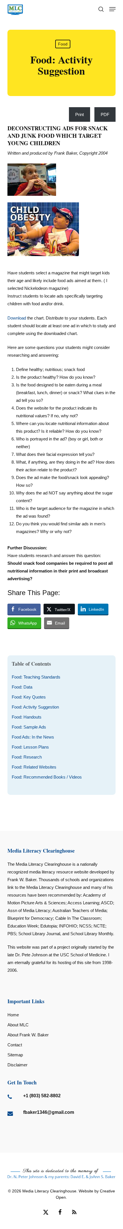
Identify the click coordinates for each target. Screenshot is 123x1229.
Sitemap (15, 1054)
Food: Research (27, 757)
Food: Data (22, 687)
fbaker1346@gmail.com (48, 1112)
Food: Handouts (26, 717)
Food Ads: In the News (33, 737)
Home (13, 1014)
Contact (14, 1044)
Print (79, 114)
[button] (112, 9)
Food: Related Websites (34, 767)
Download (16, 318)
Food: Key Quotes (29, 697)
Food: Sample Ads (29, 727)
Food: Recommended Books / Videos (47, 777)
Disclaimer (17, 1064)
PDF (105, 114)
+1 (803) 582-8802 (42, 1095)
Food (63, 44)
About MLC (18, 1024)
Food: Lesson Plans (30, 747)
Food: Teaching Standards (36, 677)
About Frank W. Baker (28, 1034)
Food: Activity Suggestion (35, 707)
